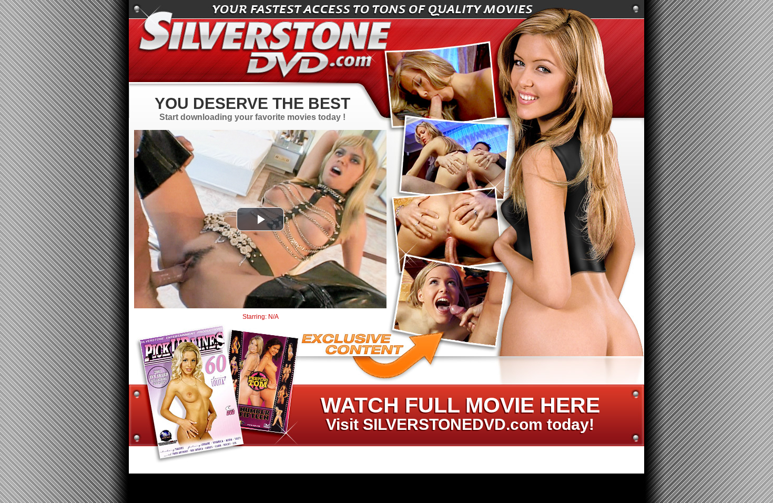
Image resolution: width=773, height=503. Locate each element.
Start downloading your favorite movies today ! (252, 108)
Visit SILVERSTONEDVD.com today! (460, 414)
